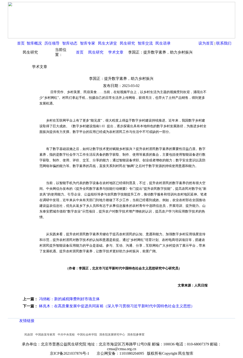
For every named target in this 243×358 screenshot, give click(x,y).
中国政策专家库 (45, 334)
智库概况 (34, 43)
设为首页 (206, 43)
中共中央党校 (66, 334)
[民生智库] (121, 37)
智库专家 (87, 43)
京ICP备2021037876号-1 (71, 353)
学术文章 (115, 52)
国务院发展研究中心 (112, 334)
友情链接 (26, 321)
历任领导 (52, 43)
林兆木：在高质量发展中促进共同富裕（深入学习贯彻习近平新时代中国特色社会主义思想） (117, 306)
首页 (21, 43)
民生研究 (127, 43)
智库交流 (145, 43)
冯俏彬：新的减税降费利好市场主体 (69, 299)
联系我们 (223, 43)
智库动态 (69, 43)
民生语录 (163, 43)
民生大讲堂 (107, 43)
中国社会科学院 (87, 334)
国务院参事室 (136, 334)
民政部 (28, 334)
